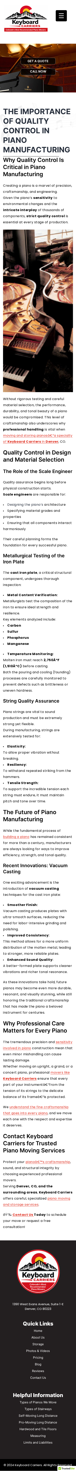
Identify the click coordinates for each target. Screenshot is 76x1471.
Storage (38, 1344)
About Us (38, 1337)
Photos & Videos (38, 1351)
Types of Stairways (38, 1409)
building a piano (16, 837)
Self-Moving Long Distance (38, 1416)
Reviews (38, 1371)
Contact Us (23, 1215)
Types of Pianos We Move (38, 1402)
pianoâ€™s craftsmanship (48, 1162)
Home (38, 1331)
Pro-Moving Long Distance (38, 1422)
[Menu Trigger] (61, 15)
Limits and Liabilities (38, 1442)
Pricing (38, 1357)
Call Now (38, 71)
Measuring (38, 1436)
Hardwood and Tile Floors (38, 1429)
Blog (38, 1364)
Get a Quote (38, 61)
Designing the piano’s (25, 505)
